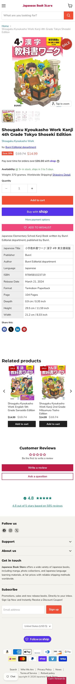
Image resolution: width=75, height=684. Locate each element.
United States (35, 626)
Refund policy (48, 673)
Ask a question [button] (37, 476)
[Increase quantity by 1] (32, 188)
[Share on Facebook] (4, 329)
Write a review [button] (37, 468)
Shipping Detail (61, 174)
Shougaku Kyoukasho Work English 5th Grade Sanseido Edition (21, 407)
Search (13, 669)
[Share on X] (11, 329)
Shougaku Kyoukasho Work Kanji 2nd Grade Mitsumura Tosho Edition (52, 408)
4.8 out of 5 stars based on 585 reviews (37, 506)
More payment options (37, 219)
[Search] (68, 15)
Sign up (54, 609)
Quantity (6, 181)
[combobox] (33, 15)
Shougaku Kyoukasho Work (18, 141)
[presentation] (4, 391)
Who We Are (27, 669)
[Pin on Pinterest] (24, 329)
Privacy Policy (45, 669)
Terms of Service (28, 673)
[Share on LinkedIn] (17, 329)
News (58, 669)
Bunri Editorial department (20, 147)
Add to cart (21, 424)
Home (5, 26)
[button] (8, 116)
